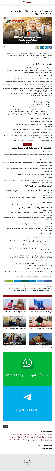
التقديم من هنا (27, 144)
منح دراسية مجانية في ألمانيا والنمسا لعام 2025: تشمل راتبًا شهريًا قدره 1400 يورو (41, 346)
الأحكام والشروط (27, 462)
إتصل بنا (27, 465)
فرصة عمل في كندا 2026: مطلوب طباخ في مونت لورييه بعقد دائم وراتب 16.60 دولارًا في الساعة (32, 434)
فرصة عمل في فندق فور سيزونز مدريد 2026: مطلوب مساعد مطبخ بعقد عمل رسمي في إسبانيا (33, 436)
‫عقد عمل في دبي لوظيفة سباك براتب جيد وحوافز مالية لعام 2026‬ (38, 440)
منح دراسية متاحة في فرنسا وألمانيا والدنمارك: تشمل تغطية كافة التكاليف (15, 329)
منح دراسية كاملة (20, 276)
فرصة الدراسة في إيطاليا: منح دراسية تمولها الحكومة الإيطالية (41, 329)
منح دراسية (46, 8)
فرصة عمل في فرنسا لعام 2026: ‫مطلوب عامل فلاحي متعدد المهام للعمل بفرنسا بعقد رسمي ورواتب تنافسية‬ (30, 437)
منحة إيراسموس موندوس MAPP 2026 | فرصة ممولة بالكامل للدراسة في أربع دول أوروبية (41, 312)
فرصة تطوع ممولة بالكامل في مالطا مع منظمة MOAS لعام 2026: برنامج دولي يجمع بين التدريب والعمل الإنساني (29, 439)
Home (51, 8)
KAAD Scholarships (44, 276)
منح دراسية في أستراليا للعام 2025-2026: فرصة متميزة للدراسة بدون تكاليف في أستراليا (15, 346)
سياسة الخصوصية (27, 460)
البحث (50, 424)
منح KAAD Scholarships (34, 276)
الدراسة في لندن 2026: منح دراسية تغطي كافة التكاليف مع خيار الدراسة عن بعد (15, 312)
